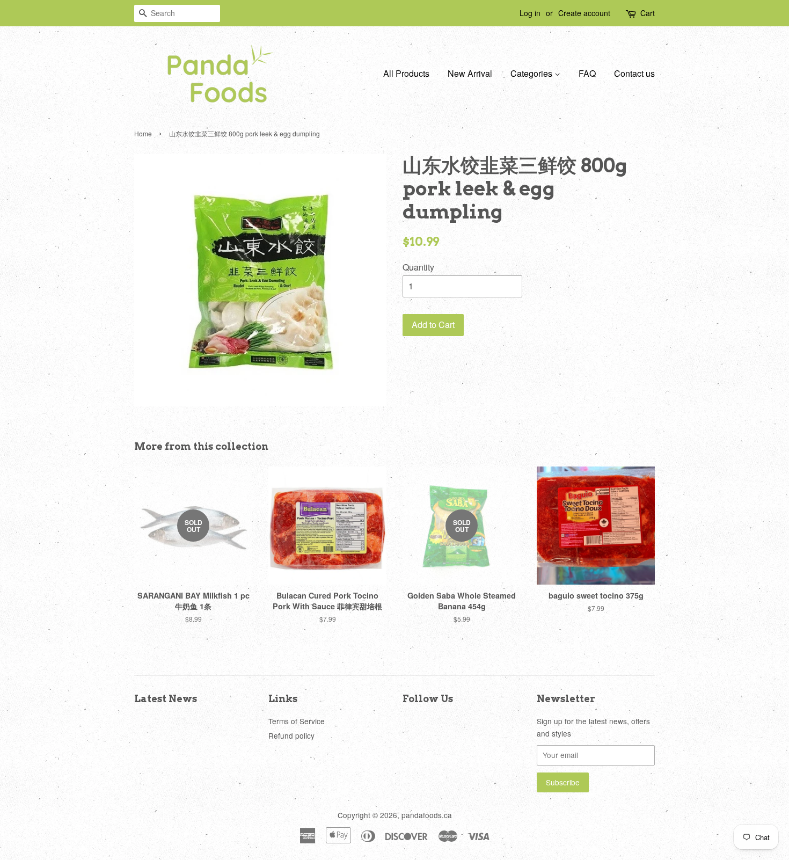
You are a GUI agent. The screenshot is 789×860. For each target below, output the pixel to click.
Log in (530, 13)
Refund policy (291, 735)
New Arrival (470, 73)
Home (143, 133)
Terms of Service (296, 721)
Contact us (634, 73)
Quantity (418, 267)
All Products (406, 73)
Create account (584, 13)
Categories (532, 73)
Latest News (165, 698)
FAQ (587, 73)
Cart (647, 13)
